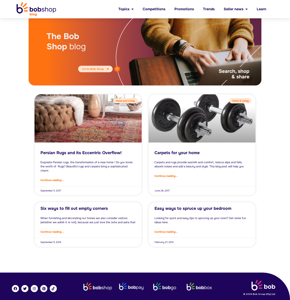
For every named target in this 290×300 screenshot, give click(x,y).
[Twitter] (24, 288)
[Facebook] (15, 288)
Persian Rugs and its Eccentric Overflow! (81, 152)
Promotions (184, 9)
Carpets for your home (177, 152)
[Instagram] (34, 288)
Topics (123, 9)
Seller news (233, 9)
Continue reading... (52, 180)
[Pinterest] (43, 288)
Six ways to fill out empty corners (74, 208)
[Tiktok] (53, 288)
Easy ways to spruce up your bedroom (192, 208)
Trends (209, 9)
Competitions (154, 9)
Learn (261, 9)
